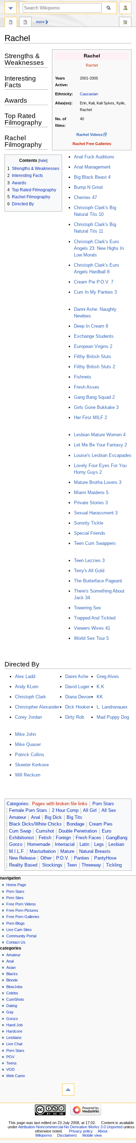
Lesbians (14, 1037)
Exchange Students (94, 336)
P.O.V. (62, 858)
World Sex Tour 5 (91, 638)
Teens (11, 1063)
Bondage (75, 824)
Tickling (114, 865)
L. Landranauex (112, 707)
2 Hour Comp (65, 810)
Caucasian (89, 94)
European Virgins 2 (93, 346)
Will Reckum (27, 775)
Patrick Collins (29, 754)
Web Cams (15, 1076)
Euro (106, 831)
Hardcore (14, 1031)
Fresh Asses (86, 387)
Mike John (25, 734)
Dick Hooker (77, 707)
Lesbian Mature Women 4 (100, 434)
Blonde (12, 980)
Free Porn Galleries (22, 917)
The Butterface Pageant (98, 580)
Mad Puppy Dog (113, 717)
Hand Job (14, 1025)
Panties (81, 858)
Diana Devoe (78, 696)
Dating (11, 1006)
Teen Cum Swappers (95, 543)
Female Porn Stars (28, 810)
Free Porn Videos (21, 904)
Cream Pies (101, 824)
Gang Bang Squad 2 (94, 397)
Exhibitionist (21, 837)
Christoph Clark (30, 696)
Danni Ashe (76, 676)
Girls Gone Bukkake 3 (96, 407)
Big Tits (74, 817)
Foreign (63, 837)
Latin (84, 844)
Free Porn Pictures (22, 910)
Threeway (91, 865)
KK (100, 696)
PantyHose (105, 858)
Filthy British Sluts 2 (94, 366)
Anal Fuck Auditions (94, 156)
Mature (67, 851)
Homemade (38, 844)
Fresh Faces (88, 837)
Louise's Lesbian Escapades (102, 455)
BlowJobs (14, 987)
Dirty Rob (74, 717)
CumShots (15, 999)
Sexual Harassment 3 (96, 512)
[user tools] (125, 8)
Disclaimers (67, 1135)
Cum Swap (20, 831)
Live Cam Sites (19, 930)
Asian (11, 967)
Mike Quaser (28, 744)
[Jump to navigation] (11, 8)
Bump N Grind (88, 187)
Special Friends (89, 533)
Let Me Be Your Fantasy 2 (100, 444)
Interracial (65, 844)
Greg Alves (108, 676)
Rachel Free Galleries (92, 144)
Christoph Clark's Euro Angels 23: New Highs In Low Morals (99, 248)
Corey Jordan (28, 717)
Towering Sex (87, 607)
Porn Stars (103, 803)
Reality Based (23, 865)
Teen (72, 865)
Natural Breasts (95, 851)
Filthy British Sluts (92, 356)
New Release (22, 858)
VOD (10, 1069)
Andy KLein (26, 686)
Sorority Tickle (88, 523)
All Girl (90, 810)
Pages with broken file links (60, 803)
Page (11, 22)
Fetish (45, 837)
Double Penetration (78, 831)
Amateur (17, 817)
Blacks (12, 974)
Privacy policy (81, 1131)
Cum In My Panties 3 (95, 292)
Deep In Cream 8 (91, 326)
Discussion (25, 22)
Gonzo (15, 844)
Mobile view (92, 1135)
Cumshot (45, 831)
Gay (10, 1012)
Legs (99, 844)
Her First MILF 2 (90, 417)
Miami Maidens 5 (91, 492)
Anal (35, 817)
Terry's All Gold (89, 570)
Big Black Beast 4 (92, 177)
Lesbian (116, 844)
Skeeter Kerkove (32, 764)
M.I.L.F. (17, 851)
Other (46, 858)
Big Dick (53, 817)
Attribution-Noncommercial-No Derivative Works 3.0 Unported (70, 1127)
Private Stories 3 (91, 502)
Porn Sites (15, 898)
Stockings (52, 865)
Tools (125, 22)
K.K (100, 686)
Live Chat (14, 1044)
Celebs (12, 993)
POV (10, 1057)
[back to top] (68, 1089)
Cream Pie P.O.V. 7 (93, 282)
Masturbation (43, 851)
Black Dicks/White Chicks (35, 824)
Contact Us (15, 942)
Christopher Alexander (37, 707)
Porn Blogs (15, 923)
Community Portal (21, 936)
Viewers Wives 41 (92, 628)
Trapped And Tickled (94, 618)
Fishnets (82, 376)
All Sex (108, 810)
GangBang (116, 837)
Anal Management (92, 167)
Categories (17, 803)
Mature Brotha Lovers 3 (97, 482)
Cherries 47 (85, 197)
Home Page (16, 885)
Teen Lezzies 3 (89, 560)
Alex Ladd (25, 676)
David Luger (77, 686)
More (40, 22)
